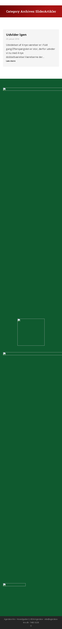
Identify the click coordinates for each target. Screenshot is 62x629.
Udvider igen (16, 35)
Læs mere (10, 61)
